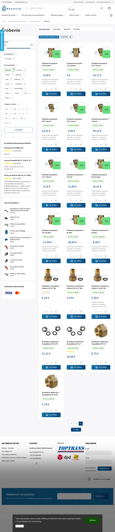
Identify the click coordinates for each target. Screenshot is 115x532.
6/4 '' (16, 114)
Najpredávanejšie (44, 29)
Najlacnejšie (56, 29)
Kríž (27, 93)
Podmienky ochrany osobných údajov (14, 458)
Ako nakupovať (90, 2)
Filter (8, 89)
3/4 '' (16, 109)
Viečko (18, 93)
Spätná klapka (20, 89)
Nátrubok (18, 79)
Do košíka (55, 89)
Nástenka (20, 75)
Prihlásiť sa (100, 496)
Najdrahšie (67, 29)
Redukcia (21, 70)
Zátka (8, 93)
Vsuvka (9, 84)
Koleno (9, 75)
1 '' (25, 109)
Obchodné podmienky (103, 2)
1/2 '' (8, 109)
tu (40, 521)
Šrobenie (9, 70)
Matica (8, 98)
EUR (73, 10)
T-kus (8, 79)
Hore (77, 430)
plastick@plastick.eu (37, 452)
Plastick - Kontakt (78, 2)
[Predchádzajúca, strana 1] (76, 424)
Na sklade (9, 59)
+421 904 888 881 (35, 458)
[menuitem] (10, 15)
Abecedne (77, 29)
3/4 (15, 118)
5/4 (23, 118)
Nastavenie (19, 526)
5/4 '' (8, 114)
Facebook (36, 463)
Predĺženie (20, 84)
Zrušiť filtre (18, 130)
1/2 (7, 118)
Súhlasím (92, 520)
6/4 (7, 123)
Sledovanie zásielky (8, 461)
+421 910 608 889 (35, 455)
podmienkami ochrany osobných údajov (39, 498)
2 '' (25, 114)
